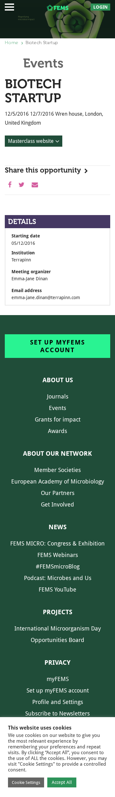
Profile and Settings (57, 702)
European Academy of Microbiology (57, 481)
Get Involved (57, 504)
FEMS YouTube (57, 589)
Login (100, 7)
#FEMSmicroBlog (58, 566)
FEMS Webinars (57, 555)
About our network (57, 453)
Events (57, 408)
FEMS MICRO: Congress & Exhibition (57, 543)
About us (57, 380)
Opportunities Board (57, 640)
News (57, 527)
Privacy (57, 662)
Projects (57, 612)
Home (11, 42)
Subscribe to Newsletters (57, 713)
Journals (57, 396)
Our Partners (57, 493)
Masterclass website (31, 141)
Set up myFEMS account (57, 346)
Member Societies (57, 470)
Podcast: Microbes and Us (57, 578)
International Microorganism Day (57, 628)
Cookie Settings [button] (26, 782)
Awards (57, 431)
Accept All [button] (62, 782)
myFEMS (58, 679)
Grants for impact (57, 419)
